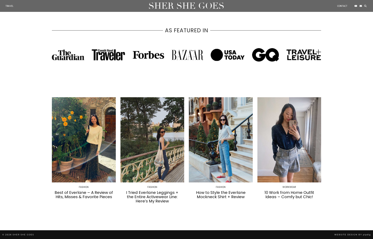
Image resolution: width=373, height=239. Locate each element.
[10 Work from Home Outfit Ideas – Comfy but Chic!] (289, 139)
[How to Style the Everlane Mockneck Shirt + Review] (221, 139)
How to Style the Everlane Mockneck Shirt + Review (221, 195)
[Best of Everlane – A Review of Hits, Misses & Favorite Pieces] (84, 139)
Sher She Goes (186, 6)
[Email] (361, 6)
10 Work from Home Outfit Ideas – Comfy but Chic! (289, 195)
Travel (9, 6)
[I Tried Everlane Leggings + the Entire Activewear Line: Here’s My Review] (152, 139)
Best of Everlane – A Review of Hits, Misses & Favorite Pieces (84, 195)
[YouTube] (356, 6)
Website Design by (352, 234)
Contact (342, 6)
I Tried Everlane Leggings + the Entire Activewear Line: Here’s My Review (152, 197)
